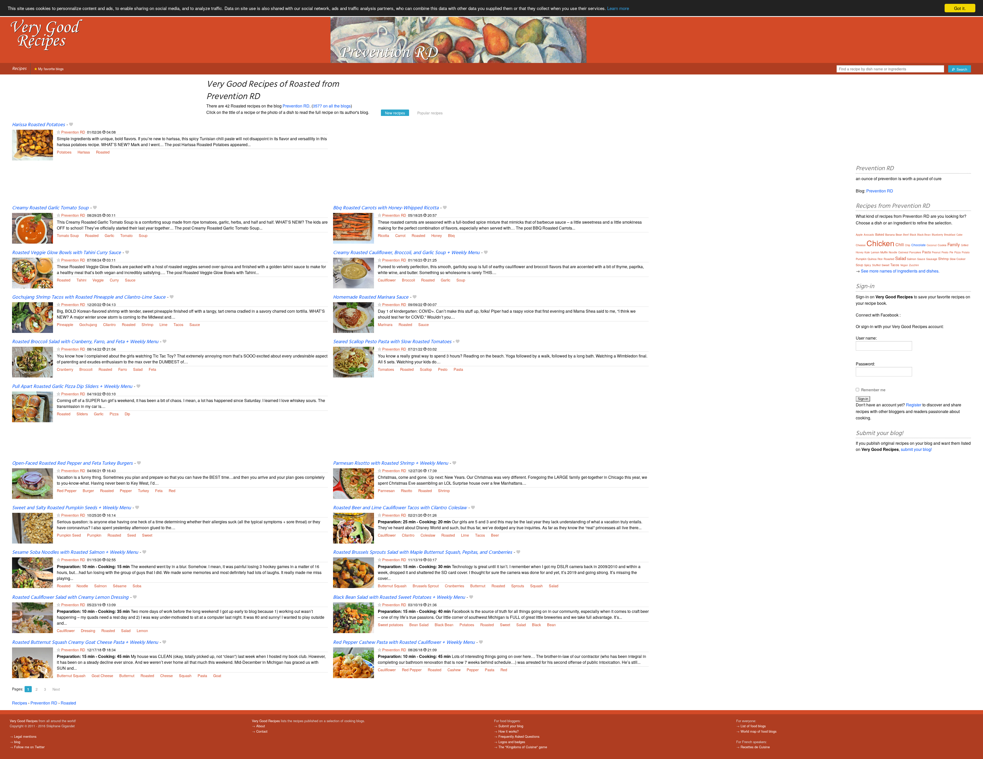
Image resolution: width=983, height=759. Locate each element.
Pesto (442, 369)
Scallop (426, 369)
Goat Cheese (102, 675)
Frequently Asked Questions (518, 736)
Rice (880, 259)
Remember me (873, 389)
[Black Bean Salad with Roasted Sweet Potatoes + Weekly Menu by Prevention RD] (353, 617)
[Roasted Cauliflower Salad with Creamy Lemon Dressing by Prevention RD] (32, 617)
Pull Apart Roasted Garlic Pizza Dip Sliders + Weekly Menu (72, 387)
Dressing (88, 630)
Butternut (477, 585)
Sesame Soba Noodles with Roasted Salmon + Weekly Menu (75, 552)
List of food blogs (753, 725)
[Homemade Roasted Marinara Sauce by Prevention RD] (353, 317)
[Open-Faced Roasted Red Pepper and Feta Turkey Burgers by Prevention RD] (32, 483)
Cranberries (454, 585)
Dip (127, 413)
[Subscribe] (58, 132)
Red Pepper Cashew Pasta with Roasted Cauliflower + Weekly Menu (404, 642)
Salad (138, 369)
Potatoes (64, 152)
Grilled (964, 245)
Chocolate (918, 245)
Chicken (880, 242)
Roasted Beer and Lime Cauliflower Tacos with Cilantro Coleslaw (400, 508)
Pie (951, 252)
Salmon (100, 585)
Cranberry (65, 369)
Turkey (143, 490)
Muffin (884, 252)
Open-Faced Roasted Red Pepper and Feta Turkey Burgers (72, 463)
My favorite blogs (50, 68)
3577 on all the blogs (332, 106)
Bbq (451, 235)
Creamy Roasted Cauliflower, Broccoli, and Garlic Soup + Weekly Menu (406, 253)
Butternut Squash (392, 585)
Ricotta (383, 235)
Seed (131, 535)
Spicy (867, 265)
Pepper (126, 490)
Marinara (385, 324)
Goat (217, 675)
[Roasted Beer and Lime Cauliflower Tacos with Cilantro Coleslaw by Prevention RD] (353, 527)
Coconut (932, 245)
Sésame (119, 585)
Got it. (960, 8)
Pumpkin (94, 535)
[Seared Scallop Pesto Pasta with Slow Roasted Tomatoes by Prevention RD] (353, 362)
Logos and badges (511, 741)
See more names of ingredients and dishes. (900, 271)
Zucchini (914, 265)
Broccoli (408, 280)
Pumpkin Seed (69, 535)
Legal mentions (25, 736)
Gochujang (88, 324)
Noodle (82, 585)
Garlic (109, 235)
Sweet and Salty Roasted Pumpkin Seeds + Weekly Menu (71, 508)
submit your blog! (916, 449)
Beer (495, 535)
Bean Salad (419, 624)
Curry (114, 280)
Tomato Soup (68, 235)
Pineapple (65, 324)
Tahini (81, 280)
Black (536, 624)
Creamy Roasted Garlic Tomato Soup (50, 208)
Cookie (942, 245)
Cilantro (109, 324)
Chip (907, 245)
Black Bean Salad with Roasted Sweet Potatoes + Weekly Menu (399, 597)
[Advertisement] (486, 163)
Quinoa (872, 259)
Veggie (98, 280)
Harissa (84, 152)
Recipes (19, 68)
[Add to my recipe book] (71, 125)
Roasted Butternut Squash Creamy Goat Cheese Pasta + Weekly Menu (85, 642)
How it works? (508, 731)
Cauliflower (387, 280)
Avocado (869, 234)
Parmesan (386, 490)
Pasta (458, 369)
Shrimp (147, 324)
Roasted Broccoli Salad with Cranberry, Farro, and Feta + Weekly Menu (85, 342)
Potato (966, 252)
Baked (879, 234)
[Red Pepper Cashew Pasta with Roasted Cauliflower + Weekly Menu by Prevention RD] (353, 662)
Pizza (114, 413)
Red (172, 490)
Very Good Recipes (24, 720)
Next (56, 689)
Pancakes (915, 252)
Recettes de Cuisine (755, 746)
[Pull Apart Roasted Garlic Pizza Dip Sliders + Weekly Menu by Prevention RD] (32, 406)
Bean (551, 624)
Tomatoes (386, 369)
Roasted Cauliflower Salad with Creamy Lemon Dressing (70, 597)
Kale (867, 252)
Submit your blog (510, 725)
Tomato (126, 235)
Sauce (130, 280)
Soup (143, 235)
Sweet (147, 535)
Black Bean (444, 624)
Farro (122, 369)
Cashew (454, 669)
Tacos (178, 324)
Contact (262, 731)
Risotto (406, 490)
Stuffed (876, 265)
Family (953, 244)
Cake (959, 234)
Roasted (103, 152)
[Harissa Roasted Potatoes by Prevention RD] (32, 144)
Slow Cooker (958, 259)
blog (17, 741)
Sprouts (517, 585)
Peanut (936, 252)
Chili (899, 244)
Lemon (142, 630)
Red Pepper (67, 490)
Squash (536, 585)
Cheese (166, 675)
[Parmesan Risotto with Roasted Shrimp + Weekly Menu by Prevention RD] (353, 483)
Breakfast (949, 234)
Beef (906, 234)
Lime (163, 324)
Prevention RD (296, 106)
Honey (436, 235)
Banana (890, 234)
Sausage (931, 259)
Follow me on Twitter (29, 746)
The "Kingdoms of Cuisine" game (522, 746)
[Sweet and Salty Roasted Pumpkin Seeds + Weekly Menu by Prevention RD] (32, 527)
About (260, 725)
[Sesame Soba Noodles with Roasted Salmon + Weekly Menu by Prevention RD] (32, 572)
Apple (859, 234)
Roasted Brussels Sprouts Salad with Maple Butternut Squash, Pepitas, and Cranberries (422, 552)
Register (913, 405)
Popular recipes (430, 112)
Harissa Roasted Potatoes (38, 125)
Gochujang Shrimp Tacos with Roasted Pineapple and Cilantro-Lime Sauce (88, 297)
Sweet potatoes (390, 624)
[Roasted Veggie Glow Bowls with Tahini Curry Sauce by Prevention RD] (32, 272)
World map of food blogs (758, 731)
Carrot (400, 235)
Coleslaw (428, 535)
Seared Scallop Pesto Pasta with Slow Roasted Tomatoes (392, 342)
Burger (88, 490)
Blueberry (937, 234)
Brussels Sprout (426, 585)
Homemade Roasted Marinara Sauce (370, 297)
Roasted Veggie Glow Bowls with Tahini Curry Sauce (66, 253)
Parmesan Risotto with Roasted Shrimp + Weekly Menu (390, 463)
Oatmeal (903, 252)
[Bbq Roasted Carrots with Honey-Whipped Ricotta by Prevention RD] (353, 228)
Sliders (82, 413)
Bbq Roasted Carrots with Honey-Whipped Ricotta (386, 208)
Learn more (618, 8)
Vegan (904, 265)
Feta (152, 369)
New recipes (395, 112)
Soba (137, 585)
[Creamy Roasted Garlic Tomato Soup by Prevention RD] (32, 228)
